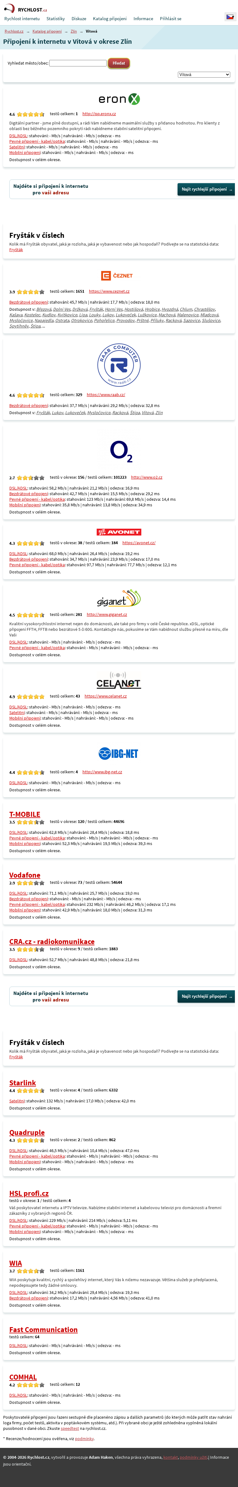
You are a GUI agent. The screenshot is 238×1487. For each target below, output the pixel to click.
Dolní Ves (61, 309)
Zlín (74, 31)
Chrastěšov (204, 309)
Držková (79, 309)
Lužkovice (147, 315)
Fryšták (16, 249)
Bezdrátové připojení (28, 302)
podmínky (84, 1438)
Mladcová (209, 315)
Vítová (147, 412)
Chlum (186, 309)
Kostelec (32, 315)
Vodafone (24, 874)
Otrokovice (81, 320)
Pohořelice (104, 320)
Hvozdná (169, 309)
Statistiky (55, 18)
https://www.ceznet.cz (109, 291)
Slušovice (211, 320)
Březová (43, 309)
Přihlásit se (170, 18)
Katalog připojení (110, 18)
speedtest (70, 1428)
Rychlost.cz (14, 31)
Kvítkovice (67, 315)
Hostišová (133, 309)
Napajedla (43, 320)
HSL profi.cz (29, 1193)
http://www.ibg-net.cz (102, 772)
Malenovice (187, 315)
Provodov (125, 320)
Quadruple (27, 1132)
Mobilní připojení (24, 152)
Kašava (15, 315)
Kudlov (48, 315)
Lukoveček (126, 315)
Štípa (35, 326)
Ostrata (62, 320)
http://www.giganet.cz (107, 614)
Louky (94, 315)
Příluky (157, 320)
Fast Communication (43, 1329)
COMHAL (23, 1376)
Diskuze (79, 18)
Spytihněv (19, 326)
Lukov (108, 315)
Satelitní (16, 147)
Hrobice (152, 309)
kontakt (170, 1457)
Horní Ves (113, 309)
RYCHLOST (32, 9)
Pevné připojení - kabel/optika (37, 141)
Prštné (142, 320)
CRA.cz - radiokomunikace (52, 941)
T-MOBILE (24, 814)
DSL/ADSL (18, 135)
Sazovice (191, 320)
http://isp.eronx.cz (99, 113)
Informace (143, 18)
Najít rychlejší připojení (204, 189)
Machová (166, 315)
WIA (15, 1263)
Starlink (22, 1082)
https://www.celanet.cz (106, 696)
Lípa (83, 315)
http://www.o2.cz (146, 477)
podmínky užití (193, 1457)
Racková (173, 320)
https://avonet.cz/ (139, 542)
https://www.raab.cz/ (106, 394)
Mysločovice (21, 320)
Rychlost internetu (22, 18)
